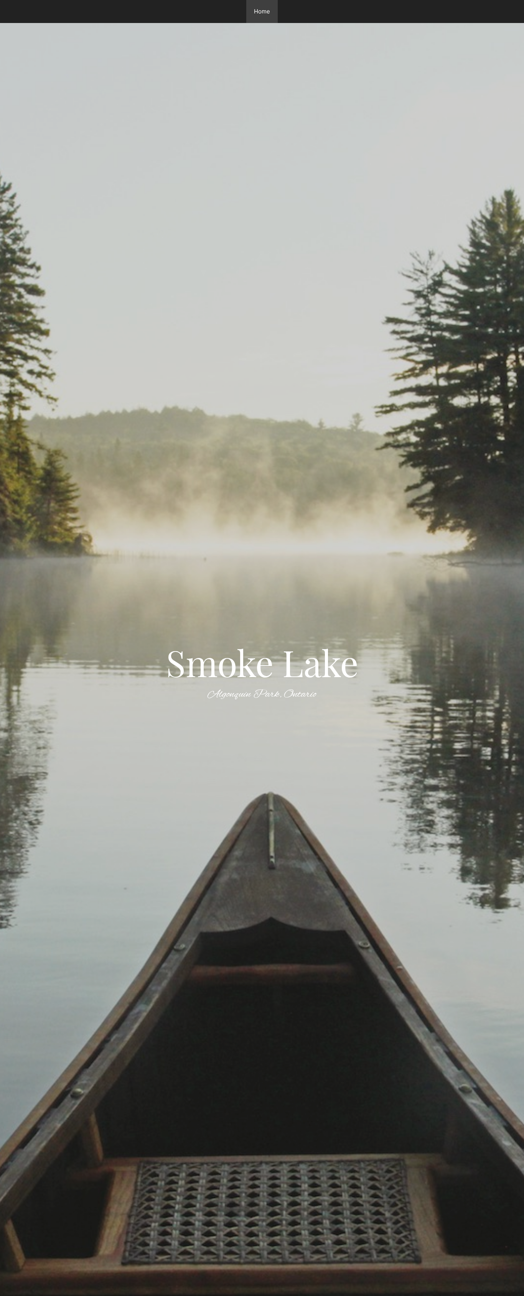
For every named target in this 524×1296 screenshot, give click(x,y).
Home (262, 11)
